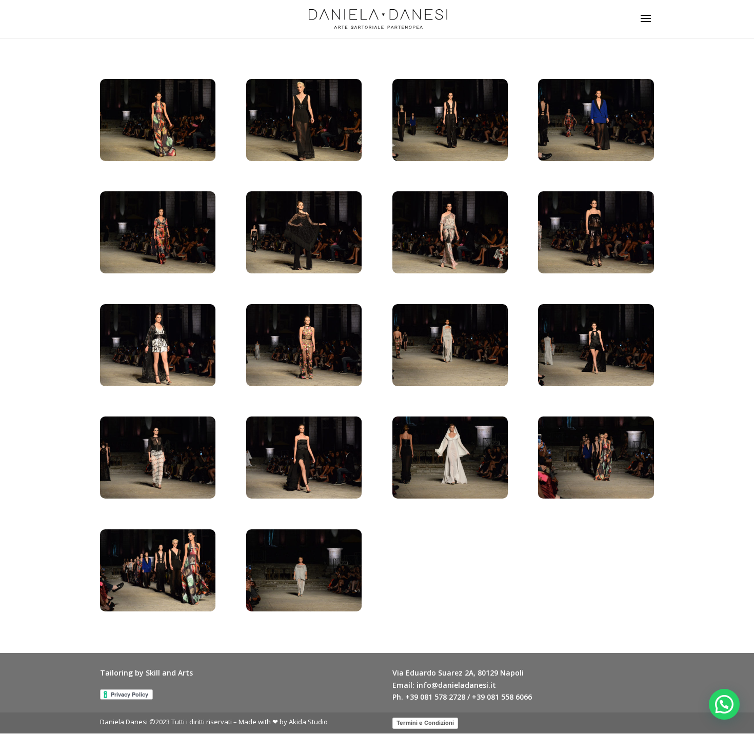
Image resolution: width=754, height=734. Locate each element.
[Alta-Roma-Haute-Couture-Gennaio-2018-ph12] (595, 383)
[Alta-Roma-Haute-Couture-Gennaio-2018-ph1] (157, 158)
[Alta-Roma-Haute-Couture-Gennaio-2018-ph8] (595, 270)
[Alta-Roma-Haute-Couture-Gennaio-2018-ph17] (157, 608)
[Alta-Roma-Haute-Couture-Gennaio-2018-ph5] (157, 270)
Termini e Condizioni (425, 722)
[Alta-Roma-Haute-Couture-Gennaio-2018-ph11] (450, 383)
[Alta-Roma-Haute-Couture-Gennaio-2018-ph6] (304, 270)
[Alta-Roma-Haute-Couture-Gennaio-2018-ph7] (450, 270)
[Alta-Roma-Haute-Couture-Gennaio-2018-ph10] (304, 383)
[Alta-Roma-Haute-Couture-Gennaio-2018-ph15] (450, 496)
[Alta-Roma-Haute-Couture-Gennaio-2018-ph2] (304, 158)
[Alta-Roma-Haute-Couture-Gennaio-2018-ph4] (595, 158)
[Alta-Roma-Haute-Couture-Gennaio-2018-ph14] (304, 496)
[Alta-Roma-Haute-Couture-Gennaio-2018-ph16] (595, 496)
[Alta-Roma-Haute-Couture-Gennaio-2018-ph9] (157, 383)
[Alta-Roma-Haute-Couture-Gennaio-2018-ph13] (157, 496)
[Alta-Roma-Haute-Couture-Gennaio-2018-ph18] (304, 608)
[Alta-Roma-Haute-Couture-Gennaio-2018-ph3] (450, 158)
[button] (724, 704)
